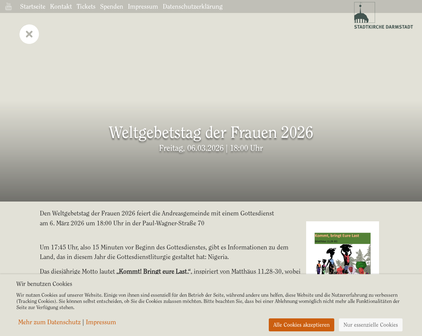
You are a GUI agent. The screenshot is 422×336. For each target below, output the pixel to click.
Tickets (86, 6)
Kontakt (61, 6)
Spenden (111, 6)
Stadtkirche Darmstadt (383, 15)
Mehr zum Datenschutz (49, 322)
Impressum (143, 6)
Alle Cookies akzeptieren (301, 324)
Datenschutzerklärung (193, 6)
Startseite (32, 6)
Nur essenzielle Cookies (371, 324)
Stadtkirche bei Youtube (8, 6)
